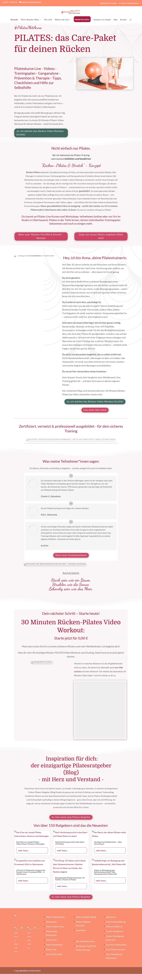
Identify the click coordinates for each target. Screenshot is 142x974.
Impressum (110, 917)
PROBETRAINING (82, 19)
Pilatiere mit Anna (62, 20)
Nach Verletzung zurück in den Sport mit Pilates (69, 843)
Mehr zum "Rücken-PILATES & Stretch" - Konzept (41, 236)
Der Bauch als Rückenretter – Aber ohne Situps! (108, 843)
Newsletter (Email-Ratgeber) (129, 3)
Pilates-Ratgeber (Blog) (30, 20)
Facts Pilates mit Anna (115, 949)
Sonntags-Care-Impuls (102, 20)
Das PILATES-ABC (54, 954)
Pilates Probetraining (55, 917)
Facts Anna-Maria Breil (116, 944)
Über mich (48, 20)
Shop (115, 20)
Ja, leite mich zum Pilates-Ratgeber (70, 817)
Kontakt (123, 20)
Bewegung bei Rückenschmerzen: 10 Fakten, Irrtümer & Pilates (69, 879)
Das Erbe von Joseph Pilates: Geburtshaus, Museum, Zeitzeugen (30, 843)
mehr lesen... (23, 850)
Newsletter (81, 930)
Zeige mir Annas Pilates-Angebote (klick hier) (101, 236)
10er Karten (51, 939)
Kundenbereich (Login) (108, 3)
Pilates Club (51, 949)
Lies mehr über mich (95, 410)
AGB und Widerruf (114, 926)
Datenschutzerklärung (115, 921)
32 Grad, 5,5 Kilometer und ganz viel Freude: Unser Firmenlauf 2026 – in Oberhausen (30, 872)
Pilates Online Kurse (55, 926)
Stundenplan (51, 921)
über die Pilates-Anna (85, 941)
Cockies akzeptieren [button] (114, 931)
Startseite (14, 20)
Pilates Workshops (54, 944)
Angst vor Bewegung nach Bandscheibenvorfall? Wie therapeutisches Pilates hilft (105, 872)
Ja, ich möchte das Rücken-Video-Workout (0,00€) (40, 133)
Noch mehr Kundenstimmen (71, 555)
